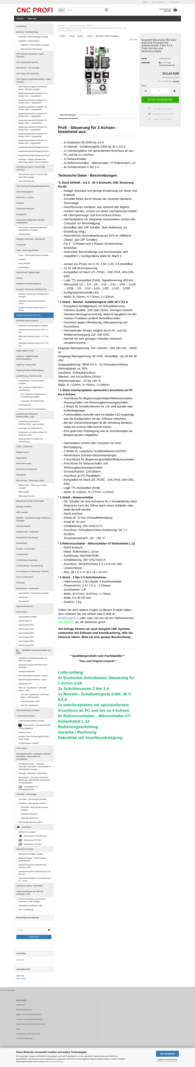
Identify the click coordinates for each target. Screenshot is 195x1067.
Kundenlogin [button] (158, 2)
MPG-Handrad (22, 512)
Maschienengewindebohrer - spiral (32, 680)
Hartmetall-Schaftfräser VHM (30, 906)
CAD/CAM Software (26, 181)
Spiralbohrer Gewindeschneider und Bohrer (33, 651)
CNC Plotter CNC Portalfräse (27, 74)
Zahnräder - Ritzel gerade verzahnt (32, 803)
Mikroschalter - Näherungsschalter (30, 480)
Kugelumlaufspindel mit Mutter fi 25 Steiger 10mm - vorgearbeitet (32, 121)
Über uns (32, 19)
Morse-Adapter (24, 263)
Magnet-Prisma (22, 452)
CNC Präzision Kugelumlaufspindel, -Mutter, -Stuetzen (33, 80)
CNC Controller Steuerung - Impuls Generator (30, 55)
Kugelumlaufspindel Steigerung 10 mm (34, 155)
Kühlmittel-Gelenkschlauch (27, 321)
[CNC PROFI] (35, 10)
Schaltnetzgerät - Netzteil (28, 743)
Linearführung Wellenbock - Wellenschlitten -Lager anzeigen (31, 422)
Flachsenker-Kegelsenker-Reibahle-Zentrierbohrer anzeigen (32, 228)
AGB (18, 1029)
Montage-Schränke (24, 507)
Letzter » (90, 36)
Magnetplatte (21, 458)
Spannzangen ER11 (26, 625)
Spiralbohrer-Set (24, 684)
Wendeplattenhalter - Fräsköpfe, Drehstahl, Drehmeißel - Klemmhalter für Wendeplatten (33, 756)
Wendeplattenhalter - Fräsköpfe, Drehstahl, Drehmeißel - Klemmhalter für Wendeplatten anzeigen (34, 766)
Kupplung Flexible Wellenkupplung (30, 370)
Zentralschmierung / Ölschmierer (29, 886)
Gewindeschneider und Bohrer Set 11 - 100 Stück (33, 666)
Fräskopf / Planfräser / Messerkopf (30, 239)
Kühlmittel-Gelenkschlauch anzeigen (33, 325)
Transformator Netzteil (25, 716)
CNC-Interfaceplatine (24, 192)
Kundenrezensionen (91, 114)
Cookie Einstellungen (24, 1038)
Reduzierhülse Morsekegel (31, 49)
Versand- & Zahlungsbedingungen (29, 1019)
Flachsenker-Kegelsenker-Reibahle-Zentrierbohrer (30, 221)
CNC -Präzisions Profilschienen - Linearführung (31, 388)
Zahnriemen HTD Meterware (35, 836)
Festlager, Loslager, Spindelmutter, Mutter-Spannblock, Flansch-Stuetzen (33, 160)
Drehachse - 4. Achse (25, 197)
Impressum (20, 1005)
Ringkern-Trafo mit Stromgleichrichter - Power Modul (34, 737)
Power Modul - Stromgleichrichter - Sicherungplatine (34, 726)
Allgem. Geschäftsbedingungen (29, 1014)
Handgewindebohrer (26, 671)
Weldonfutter (23, 267)
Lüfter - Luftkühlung (24, 446)
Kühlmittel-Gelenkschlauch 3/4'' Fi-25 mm (33, 344)
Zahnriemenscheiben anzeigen (30, 854)
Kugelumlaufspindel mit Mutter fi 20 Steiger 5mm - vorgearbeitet (32, 114)
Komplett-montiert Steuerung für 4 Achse (32, 309)
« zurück (71, 36)
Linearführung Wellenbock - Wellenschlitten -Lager (27, 415)
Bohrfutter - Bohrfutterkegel (27, 32)
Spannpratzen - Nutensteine (27, 588)
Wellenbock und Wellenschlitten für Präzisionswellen (32, 433)
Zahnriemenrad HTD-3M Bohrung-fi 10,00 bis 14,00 (32, 866)
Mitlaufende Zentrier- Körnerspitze (30, 501)
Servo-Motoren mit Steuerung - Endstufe (32, 571)
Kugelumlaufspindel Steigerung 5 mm (33, 151)
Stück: (144, 86)
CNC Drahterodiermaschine (27, 62)
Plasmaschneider (23, 526)
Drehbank (20, 203)
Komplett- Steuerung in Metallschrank (31, 289)
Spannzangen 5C (25, 621)
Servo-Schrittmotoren (24, 577)
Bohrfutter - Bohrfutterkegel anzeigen (33, 37)
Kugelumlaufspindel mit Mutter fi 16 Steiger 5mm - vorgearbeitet (32, 94)
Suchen (19, 19)
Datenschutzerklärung (54, 1061)
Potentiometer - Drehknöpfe (27, 532)
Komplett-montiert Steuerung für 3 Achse (32, 302)
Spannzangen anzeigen (27, 617)
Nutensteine (23, 597)
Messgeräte (21, 475)
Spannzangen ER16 (26, 629)
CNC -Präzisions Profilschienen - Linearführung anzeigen (34, 395)
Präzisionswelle (24, 405)
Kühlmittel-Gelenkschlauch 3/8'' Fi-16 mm (33, 331)
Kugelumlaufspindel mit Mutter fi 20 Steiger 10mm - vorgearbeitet (32, 108)
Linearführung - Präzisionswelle (29, 376)
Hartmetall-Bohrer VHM (30, 701)
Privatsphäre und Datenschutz (28, 1034)
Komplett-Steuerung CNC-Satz (28, 315)
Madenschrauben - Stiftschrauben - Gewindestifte (32, 859)
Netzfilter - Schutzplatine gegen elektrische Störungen (33, 519)
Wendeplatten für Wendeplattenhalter (28, 788)
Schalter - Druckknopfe (25, 549)
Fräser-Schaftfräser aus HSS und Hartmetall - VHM (29, 892)
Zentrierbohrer (24, 234)
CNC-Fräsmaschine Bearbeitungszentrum (33, 186)
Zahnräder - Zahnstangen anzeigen (32, 799)
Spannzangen (21, 612)
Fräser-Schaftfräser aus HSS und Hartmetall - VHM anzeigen (31, 900)
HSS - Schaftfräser (26, 910)
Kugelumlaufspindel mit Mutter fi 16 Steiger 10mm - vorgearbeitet (32, 101)
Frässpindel (21, 245)
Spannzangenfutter (26, 645)
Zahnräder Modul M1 (29, 814)
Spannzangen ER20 (26, 633)
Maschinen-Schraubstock (26, 469)
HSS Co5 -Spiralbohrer (29, 705)
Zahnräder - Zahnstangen (26, 794)
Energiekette (21, 214)
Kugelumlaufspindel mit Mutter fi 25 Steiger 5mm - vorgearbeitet (32, 128)
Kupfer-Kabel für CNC (25, 351)
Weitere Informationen (167, 1060)
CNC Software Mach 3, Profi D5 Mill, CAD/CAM (30, 168)
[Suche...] (106, 10)
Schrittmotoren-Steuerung (26, 560)
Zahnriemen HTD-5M (32, 844)
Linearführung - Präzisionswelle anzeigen (31, 382)
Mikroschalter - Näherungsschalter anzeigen (32, 486)
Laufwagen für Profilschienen (32, 401)
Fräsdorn (22, 259)
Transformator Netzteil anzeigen (31, 721)
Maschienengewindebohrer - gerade (32, 676)
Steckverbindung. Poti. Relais (28, 710)
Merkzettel (174, 2)
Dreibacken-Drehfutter (25, 209)
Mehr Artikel (21, 978)
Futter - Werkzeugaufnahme (27, 250)
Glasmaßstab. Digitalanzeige (28, 272)
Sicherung (20, 583)
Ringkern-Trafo (24, 732)
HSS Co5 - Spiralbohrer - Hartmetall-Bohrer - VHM (32, 689)
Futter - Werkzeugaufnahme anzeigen (33, 255)
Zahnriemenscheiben (24, 849)
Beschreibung (68, 114)
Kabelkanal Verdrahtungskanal (28, 284)
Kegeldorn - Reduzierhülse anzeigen (35, 45)
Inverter (19, 278)
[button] (145, 2)
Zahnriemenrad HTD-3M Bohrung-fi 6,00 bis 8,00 (34, 872)
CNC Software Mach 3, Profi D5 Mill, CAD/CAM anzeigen (32, 175)
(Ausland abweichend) (167, 65)
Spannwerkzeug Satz (24, 606)
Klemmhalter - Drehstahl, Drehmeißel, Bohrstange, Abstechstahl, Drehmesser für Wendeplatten (34, 780)
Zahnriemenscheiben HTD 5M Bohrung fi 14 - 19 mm (34, 879)
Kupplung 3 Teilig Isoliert (26, 365)
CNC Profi (133, 40)
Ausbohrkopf (21, 26)
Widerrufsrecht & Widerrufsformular (30, 1024)
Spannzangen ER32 (26, 641)
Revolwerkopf (21, 543)
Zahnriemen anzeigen (27, 832)
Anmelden (34, 937)
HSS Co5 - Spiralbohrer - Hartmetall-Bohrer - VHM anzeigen (35, 695)
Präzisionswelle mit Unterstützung (32, 409)
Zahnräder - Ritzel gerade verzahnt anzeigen (34, 808)
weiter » (81, 36)
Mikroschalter (24, 492)
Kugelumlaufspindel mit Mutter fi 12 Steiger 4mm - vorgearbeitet (32, 141)
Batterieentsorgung (24, 1009)
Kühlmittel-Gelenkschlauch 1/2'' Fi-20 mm (33, 337)
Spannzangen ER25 (26, 637)
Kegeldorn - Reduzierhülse (28, 41)
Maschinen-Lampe (23, 463)
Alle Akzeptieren (167, 1054)
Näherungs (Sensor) (26, 496)
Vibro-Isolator (21, 748)
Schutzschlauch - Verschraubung (29, 566)
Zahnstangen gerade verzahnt (30, 822)
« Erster (62, 36)
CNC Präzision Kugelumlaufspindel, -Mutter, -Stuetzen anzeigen (33, 88)
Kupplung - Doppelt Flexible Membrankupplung (27, 357)
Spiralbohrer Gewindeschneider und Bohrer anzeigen (32, 659)
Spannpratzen (24, 601)
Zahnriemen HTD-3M (32, 840)
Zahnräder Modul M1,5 (30, 818)
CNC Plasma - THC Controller (28, 68)
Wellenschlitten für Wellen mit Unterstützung (30, 440)
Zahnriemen (26, 827)
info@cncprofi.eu (68, 618)
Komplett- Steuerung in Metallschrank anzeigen (33, 295)
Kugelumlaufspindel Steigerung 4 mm (33, 147)
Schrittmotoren (22, 554)
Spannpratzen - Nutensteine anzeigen (33, 593)
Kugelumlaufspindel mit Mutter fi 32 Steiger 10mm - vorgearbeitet (32, 135)
